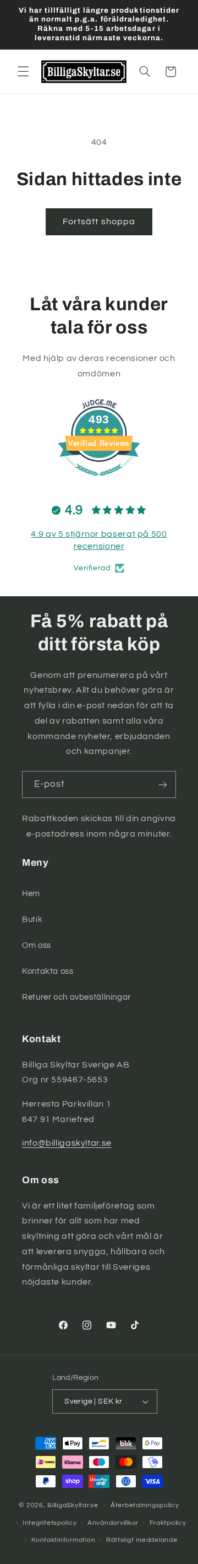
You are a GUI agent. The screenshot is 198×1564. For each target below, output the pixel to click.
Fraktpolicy (168, 1523)
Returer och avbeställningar (76, 997)
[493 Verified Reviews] (99, 481)
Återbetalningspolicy (145, 1505)
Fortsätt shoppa (99, 221)
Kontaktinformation (63, 1540)
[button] (23, 71)
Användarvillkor (113, 1523)
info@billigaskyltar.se (67, 1143)
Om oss (36, 945)
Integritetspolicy (50, 1523)
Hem (31, 893)
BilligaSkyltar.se (72, 1505)
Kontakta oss (48, 971)
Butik (32, 919)
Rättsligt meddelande (142, 1540)
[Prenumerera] (162, 784)
